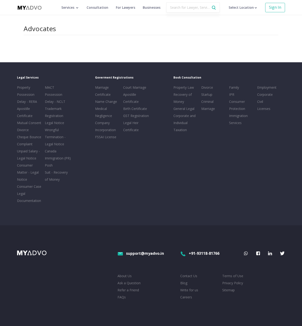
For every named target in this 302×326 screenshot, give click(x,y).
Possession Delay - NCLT (55, 98)
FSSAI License (105, 137)
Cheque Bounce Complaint (29, 140)
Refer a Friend (128, 290)
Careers (186, 297)
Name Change (106, 101)
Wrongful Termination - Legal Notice (55, 137)
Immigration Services (238, 119)
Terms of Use (232, 276)
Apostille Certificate (25, 112)
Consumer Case (29, 186)
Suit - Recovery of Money (56, 176)
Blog (183, 283)
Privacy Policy (232, 283)
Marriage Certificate (103, 91)
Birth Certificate (135, 108)
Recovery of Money (182, 98)
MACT (49, 87)
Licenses (263, 108)
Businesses (151, 7)
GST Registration (136, 115)
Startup (206, 94)
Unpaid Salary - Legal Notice (28, 154)
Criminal (207, 101)
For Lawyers (125, 7)
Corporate (265, 94)
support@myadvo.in (145, 253)
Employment (267, 87)
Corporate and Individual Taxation (184, 122)
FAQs (121, 297)
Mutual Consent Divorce (29, 126)
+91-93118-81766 (204, 253)
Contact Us (188, 276)
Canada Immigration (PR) (58, 154)
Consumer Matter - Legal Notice (28, 172)
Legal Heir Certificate (131, 126)
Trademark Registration (54, 112)
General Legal (183, 108)
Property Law (183, 87)
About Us (124, 276)
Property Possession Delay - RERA (27, 94)
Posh (49, 165)
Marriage (208, 108)
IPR (231, 94)
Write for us (189, 290)
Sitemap (228, 290)
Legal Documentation (29, 197)
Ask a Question (129, 283)
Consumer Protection (237, 105)
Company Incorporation (105, 126)
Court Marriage (134, 87)
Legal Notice (54, 123)
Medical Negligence (103, 112)
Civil (260, 101)
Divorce (207, 87)
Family (234, 87)
